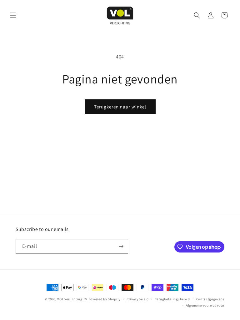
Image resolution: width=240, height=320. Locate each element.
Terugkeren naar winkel (120, 107)
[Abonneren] (121, 246)
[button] (13, 15)
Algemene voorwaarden (205, 305)
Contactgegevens (210, 299)
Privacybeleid (138, 299)
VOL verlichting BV (72, 299)
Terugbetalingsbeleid (172, 299)
